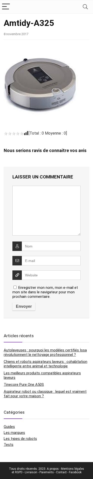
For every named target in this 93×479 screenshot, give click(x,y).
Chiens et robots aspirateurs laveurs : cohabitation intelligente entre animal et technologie (45, 363)
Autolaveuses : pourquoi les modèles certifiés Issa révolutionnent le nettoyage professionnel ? (45, 352)
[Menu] (6, 6)
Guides (9, 426)
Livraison (31, 472)
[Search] (85, 6)
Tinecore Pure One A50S (24, 384)
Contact (61, 472)
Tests (8, 444)
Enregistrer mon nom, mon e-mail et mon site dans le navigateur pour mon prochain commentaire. (45, 292)
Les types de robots (20, 438)
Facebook (75, 472)
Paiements (46, 472)
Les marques (14, 432)
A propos (53, 469)
